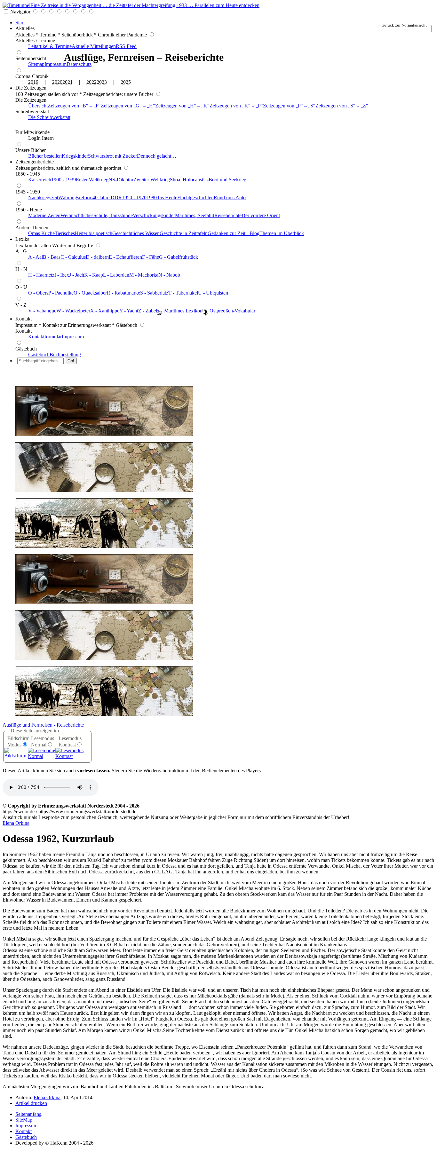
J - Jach (76, 275)
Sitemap (36, 64)
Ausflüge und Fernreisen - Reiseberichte (43, 725)
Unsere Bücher (30, 150)
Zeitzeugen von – (73, 105)
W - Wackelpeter (73, 310)
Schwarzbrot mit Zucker (112, 156)
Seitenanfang (28, 1114)
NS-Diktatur (120, 179)
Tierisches (65, 233)
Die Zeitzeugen (30, 88)
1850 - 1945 (27, 174)
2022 (91, 82)
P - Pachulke (61, 293)
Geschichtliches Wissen (136, 233)
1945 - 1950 (27, 191)
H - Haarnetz (41, 275)
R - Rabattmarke (123, 293)
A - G (21, 251)
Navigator (20, 11)
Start (20, 22)
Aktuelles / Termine (35, 40)
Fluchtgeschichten (195, 197)
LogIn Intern (41, 138)
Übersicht (38, 105)
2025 (126, 82)
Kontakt (23, 318)
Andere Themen (31, 227)
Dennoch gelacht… (156, 156)
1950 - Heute (28, 209)
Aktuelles (25, 28)
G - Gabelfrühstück (178, 257)
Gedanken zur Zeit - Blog (233, 233)
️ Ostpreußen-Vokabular (231, 310)
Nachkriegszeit (43, 197)
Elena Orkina (16, 823)
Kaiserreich (39, 179)
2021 (67, 82)
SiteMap (23, 1120)
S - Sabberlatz (154, 293)
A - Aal (35, 257)
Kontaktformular (45, 336)
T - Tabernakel (183, 293)
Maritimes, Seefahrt (194, 215)
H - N (21, 269)
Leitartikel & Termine (50, 46)
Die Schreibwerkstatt (49, 117)
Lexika (22, 239)
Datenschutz (79, 64)
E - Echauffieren (125, 257)
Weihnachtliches (76, 215)
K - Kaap (93, 275)
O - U (21, 287)
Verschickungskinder (154, 215)
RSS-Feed (126, 46)
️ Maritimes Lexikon (183, 310)
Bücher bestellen (45, 156)
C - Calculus (73, 257)
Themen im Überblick (281, 233)
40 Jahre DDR (107, 197)
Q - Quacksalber (90, 293)
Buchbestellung (65, 354)
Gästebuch (26, 348)
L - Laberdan (116, 275)
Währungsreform (75, 197)
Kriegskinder (75, 156)
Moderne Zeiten (44, 215)
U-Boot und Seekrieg (224, 179)
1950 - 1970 (134, 197)
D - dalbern (97, 257)
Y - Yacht (128, 310)
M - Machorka (143, 275)
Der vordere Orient (261, 215)
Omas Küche (41, 233)
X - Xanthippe (104, 310)
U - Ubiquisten (213, 293)
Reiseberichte (228, 215)
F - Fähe (150, 257)
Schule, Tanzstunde (113, 215)
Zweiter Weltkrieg (151, 179)
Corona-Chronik (32, 76)
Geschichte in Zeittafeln (184, 233)
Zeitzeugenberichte (34, 161)
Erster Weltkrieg (92, 179)
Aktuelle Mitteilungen (94, 46)
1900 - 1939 (63, 179)
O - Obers (38, 293)
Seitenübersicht (30, 58)
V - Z (21, 305)
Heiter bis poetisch (93, 233)
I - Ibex (61, 275)
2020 (57, 82)
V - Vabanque (42, 310)
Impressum (55, 64)
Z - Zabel (147, 310)
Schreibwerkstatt (32, 111)
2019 (33, 82)
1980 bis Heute (162, 197)
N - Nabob (169, 275)
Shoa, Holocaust (186, 179)
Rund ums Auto (230, 197)
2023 (102, 82)
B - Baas (51, 257)
